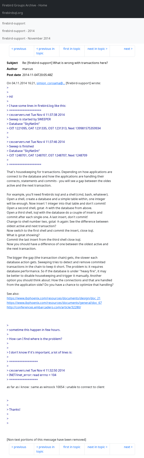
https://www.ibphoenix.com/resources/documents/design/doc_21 (53, 298)
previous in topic (45, 51)
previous (20, 49)
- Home (24, 5)
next (127, 49)
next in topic (96, 49)
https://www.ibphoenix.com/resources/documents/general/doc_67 (54, 303)
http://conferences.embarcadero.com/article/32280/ (44, 307)
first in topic (71, 49)
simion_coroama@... (51, 83)
